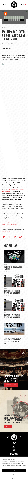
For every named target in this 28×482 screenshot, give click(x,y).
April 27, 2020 (6, 231)
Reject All (14, 478)
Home (14, 443)
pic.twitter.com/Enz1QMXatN (10, 224)
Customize (14, 474)
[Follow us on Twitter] (3, 4)
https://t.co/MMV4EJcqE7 (12, 222)
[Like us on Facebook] (6, 4)
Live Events (14, 454)
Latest (14, 447)
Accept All (14, 470)
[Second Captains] (14, 4)
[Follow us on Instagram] (8, 4)
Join (14, 450)
